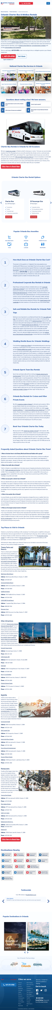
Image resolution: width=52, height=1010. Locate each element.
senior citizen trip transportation (9, 639)
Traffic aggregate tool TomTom (12, 470)
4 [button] (28, 950)
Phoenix (29, 990)
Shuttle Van (34, 201)
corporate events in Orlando (39, 45)
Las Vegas (20, 1000)
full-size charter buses (25, 537)
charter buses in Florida (17, 41)
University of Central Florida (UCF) (12, 944)
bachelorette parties (12, 709)
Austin (19, 984)
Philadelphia (30, 988)
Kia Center (26, 383)
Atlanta (20, 982)
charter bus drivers (37, 321)
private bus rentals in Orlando (24, 404)
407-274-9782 (27, 3)
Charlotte (20, 988)
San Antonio (30, 992)
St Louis (29, 1000)
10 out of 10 (46, 1000)
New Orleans (30, 982)
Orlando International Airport (20, 292)
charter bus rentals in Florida (31, 430)
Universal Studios (37, 947)
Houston (20, 996)
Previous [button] (1, 203)
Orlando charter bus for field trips (30, 324)
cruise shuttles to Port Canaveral (13, 47)
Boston (20, 986)
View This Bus (8, 218)
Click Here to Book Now (11, 166)
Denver (20, 994)
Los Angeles (21, 1002)
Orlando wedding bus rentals (24, 349)
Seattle (28, 998)
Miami (19, 1003)
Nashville (20, 1005)
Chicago (20, 990)
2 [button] (25, 950)
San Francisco (30, 996)
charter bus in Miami (26, 345)
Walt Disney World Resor (7, 574)
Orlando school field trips (25, 45)
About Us (38, 979)
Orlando (29, 986)
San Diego (29, 994)
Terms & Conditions (41, 981)
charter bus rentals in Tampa (20, 389)
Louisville (3, 474)
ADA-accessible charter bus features (24, 157)
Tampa (28, 1002)
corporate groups (5, 711)
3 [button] (27, 950)
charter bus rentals (10, 151)
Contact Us (44, 979)
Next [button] (51, 203)
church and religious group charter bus (34, 410)
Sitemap (38, 983)
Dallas (19, 992)
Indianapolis (21, 998)
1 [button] (23, 950)
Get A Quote (21, 56)
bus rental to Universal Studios (8, 561)
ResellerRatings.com (31, 894)
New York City (30, 984)
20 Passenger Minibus (13, 201)
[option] (14, 203)
